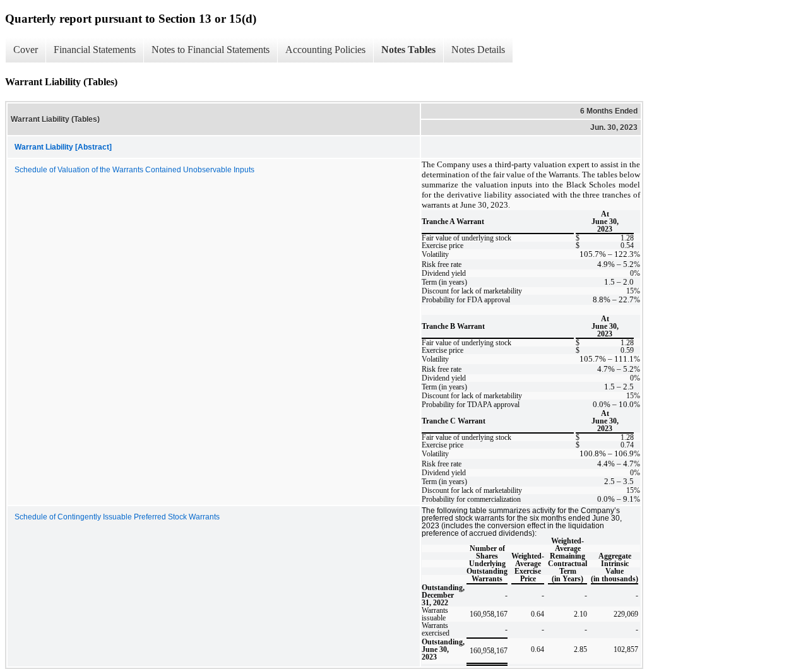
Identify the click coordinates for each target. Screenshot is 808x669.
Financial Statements (95, 49)
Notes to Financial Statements (211, 49)
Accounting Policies (325, 49)
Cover (25, 49)
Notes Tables (408, 49)
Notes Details (478, 49)
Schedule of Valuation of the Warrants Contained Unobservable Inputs (134, 170)
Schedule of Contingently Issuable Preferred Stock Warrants (117, 517)
